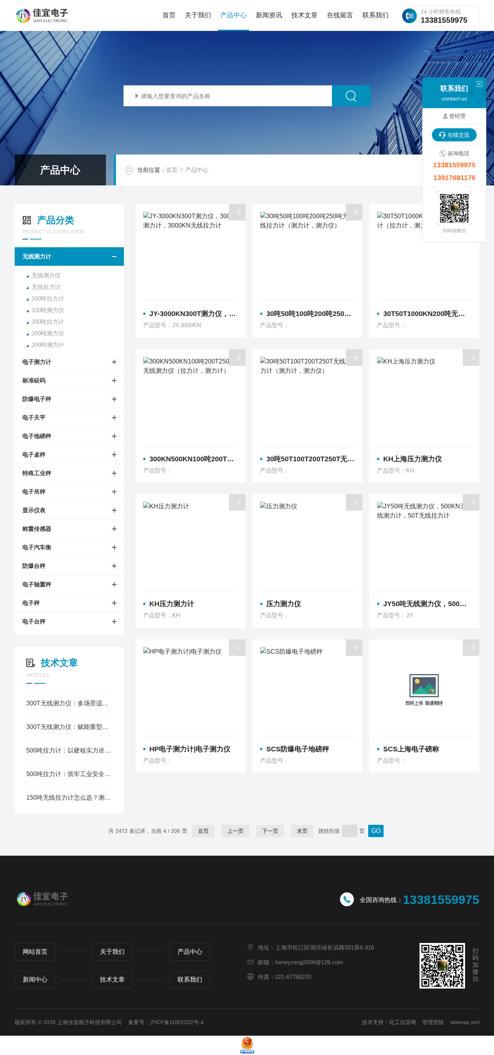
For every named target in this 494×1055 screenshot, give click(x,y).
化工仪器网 (402, 1022)
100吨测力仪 (48, 310)
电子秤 (31, 603)
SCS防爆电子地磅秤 (297, 749)
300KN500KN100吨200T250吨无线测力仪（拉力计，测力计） (193, 459)
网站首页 (35, 951)
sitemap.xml (464, 1022)
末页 (302, 831)
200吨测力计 (48, 344)
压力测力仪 (283, 604)
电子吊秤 (34, 491)
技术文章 (304, 15)
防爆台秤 (34, 565)
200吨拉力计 (48, 321)
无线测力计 (36, 256)
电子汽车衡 (36, 547)
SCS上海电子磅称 (411, 749)
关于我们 (198, 15)
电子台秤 (34, 621)
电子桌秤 (34, 454)
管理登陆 (433, 1022)
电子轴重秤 (36, 584)
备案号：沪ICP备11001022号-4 (166, 1022)
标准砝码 (34, 380)
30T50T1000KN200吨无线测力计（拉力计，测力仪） (427, 314)
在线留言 (340, 15)
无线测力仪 (46, 275)
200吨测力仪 (48, 333)
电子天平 (34, 417)
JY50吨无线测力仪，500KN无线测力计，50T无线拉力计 (427, 604)
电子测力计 (36, 361)
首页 (169, 15)
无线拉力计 (46, 287)
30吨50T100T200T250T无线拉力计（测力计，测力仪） (310, 459)
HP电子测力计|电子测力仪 (189, 749)
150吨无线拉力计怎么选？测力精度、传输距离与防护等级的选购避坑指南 (69, 797)
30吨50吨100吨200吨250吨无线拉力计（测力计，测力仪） (310, 314)
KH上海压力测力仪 (412, 459)
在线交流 (458, 135)
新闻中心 (35, 979)
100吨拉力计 (48, 298)
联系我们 (375, 15)
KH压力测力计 (171, 604)
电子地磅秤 (36, 436)
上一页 (235, 831)
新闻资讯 (269, 15)
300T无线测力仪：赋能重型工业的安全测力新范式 (69, 727)
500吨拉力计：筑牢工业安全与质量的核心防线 (69, 774)
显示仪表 (34, 510)
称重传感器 (36, 528)
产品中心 (233, 15)
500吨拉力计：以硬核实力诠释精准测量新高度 (69, 750)
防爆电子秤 (36, 399)
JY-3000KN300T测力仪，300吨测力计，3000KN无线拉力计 (193, 314)
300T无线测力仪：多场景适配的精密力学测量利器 (69, 703)
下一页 (270, 831)
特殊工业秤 (36, 473)
